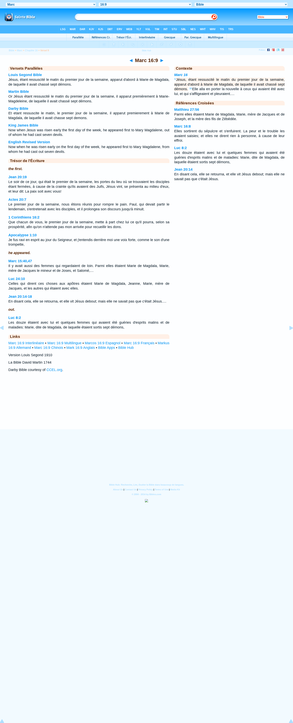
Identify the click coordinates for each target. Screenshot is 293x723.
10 (190, 88)
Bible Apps (106, 348)
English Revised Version (29, 142)
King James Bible (23, 125)
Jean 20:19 (17, 177)
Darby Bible (18, 109)
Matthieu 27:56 (186, 110)
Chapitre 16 (31, 50)
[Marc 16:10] (288, 337)
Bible (11, 50)
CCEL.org (54, 370)
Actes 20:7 (17, 200)
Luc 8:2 (14, 318)
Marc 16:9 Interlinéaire (26, 343)
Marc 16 (181, 75)
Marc (19, 50)
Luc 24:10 (16, 279)
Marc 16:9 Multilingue (64, 343)
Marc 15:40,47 (20, 261)
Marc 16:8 (182, 126)
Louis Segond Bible (25, 75)
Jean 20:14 (183, 169)
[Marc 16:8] (5, 337)
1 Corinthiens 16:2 (23, 217)
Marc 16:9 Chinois (48, 348)
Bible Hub (126, 348)
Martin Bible (18, 92)
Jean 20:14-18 (20, 297)
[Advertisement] (146, 404)
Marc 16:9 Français (139, 343)
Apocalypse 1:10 (22, 235)
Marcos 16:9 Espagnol (102, 343)
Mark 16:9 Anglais (80, 348)
